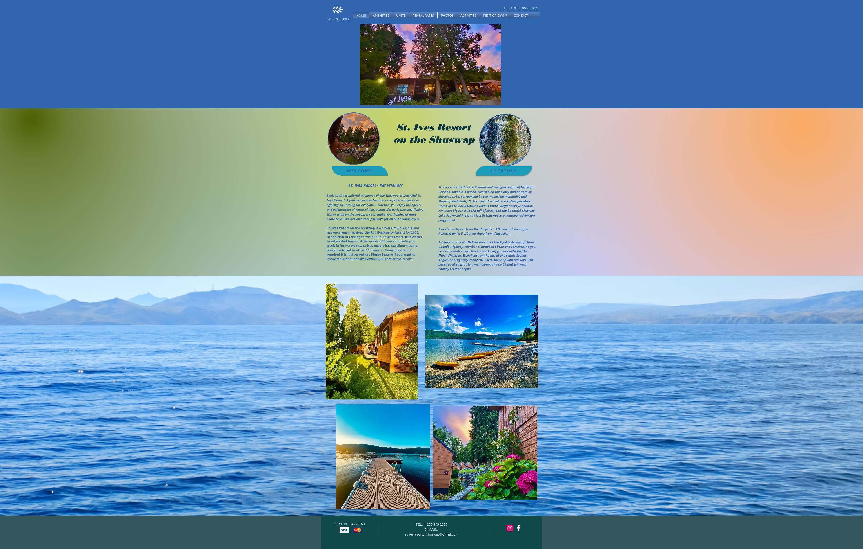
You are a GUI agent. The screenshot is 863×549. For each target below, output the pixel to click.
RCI (348, 245)
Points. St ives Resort (367, 245)
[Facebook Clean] (518, 528)
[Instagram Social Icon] (510, 528)
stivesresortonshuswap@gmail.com (431, 534)
